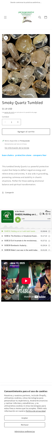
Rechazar (25, 424)
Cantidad (5, 117)
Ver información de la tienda (17, 148)
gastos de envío (9, 112)
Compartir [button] (9, 192)
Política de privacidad (36, 411)
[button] (5, 17)
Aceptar (24, 418)
